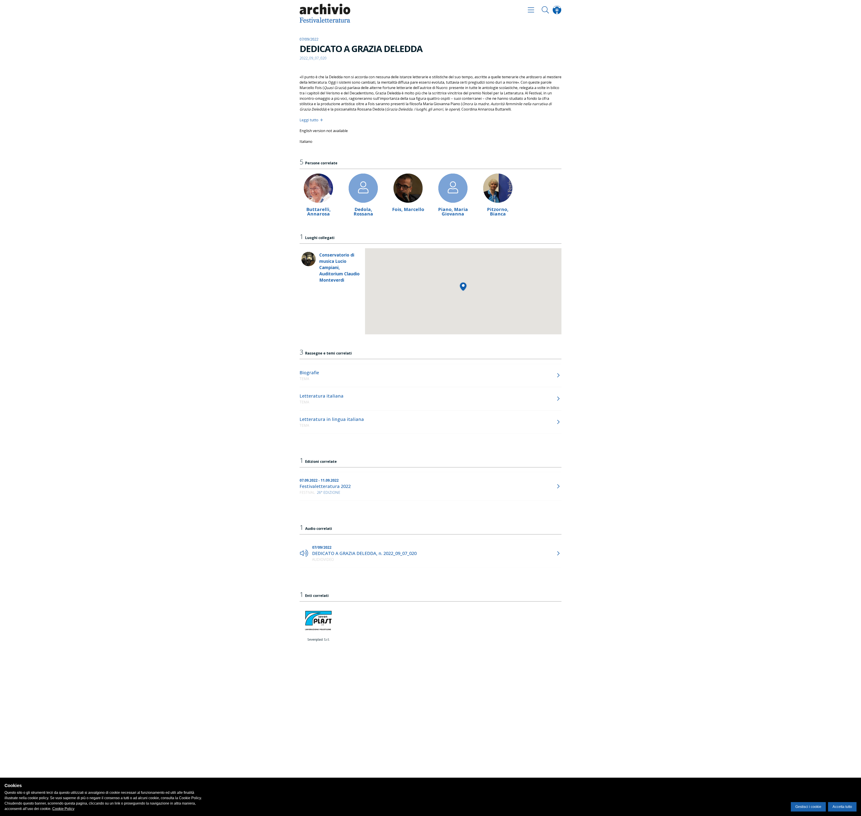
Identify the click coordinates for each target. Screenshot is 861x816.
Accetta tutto (842, 807)
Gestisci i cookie (808, 807)
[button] (463, 286)
